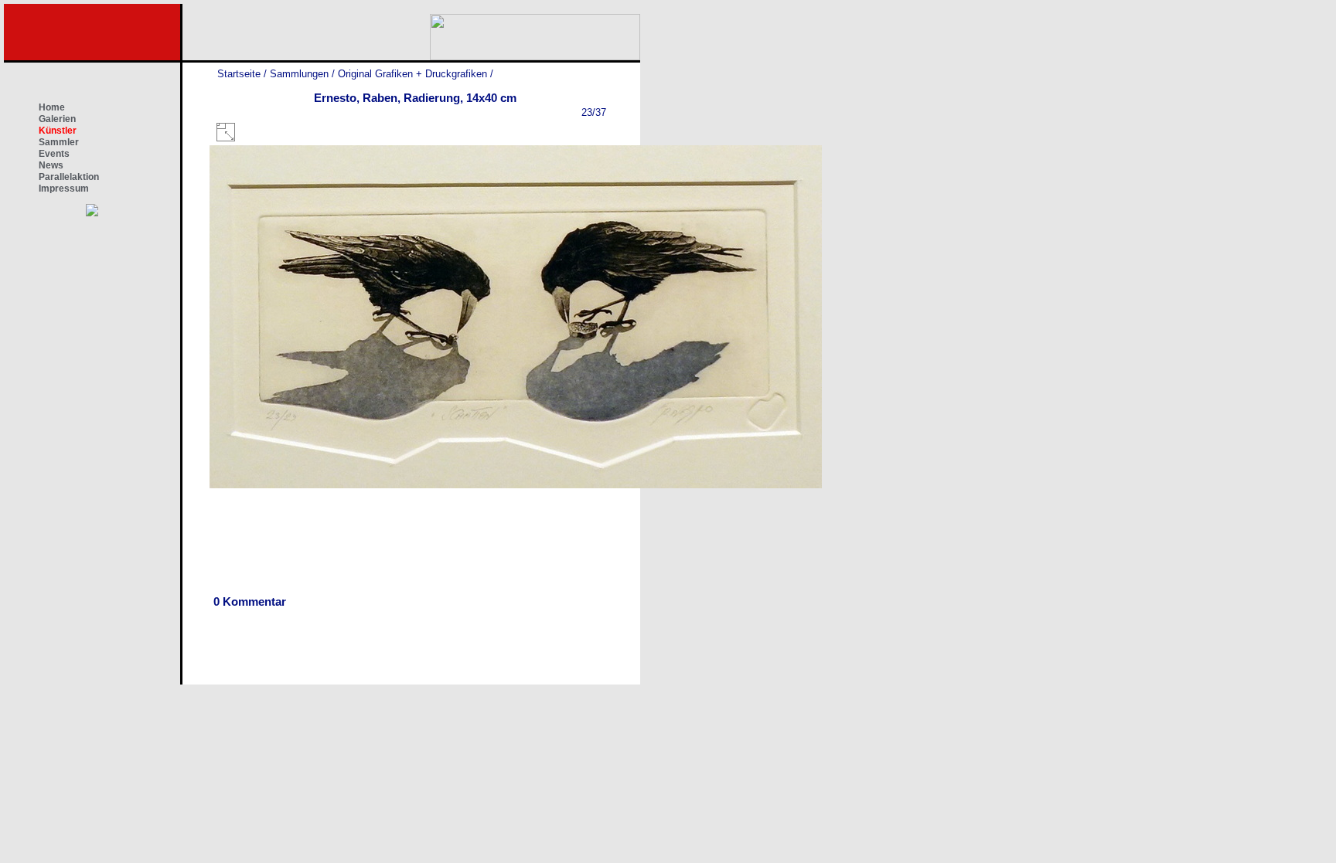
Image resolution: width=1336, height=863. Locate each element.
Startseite (239, 74)
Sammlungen (299, 74)
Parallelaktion (69, 177)
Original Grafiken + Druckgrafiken (412, 74)
